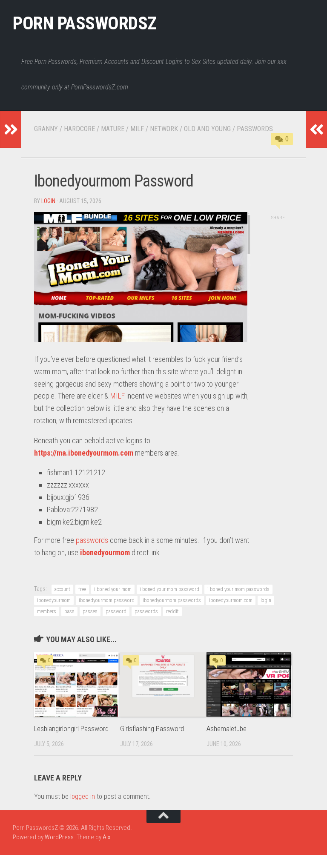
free (82, 589)
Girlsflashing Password (152, 728)
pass (69, 611)
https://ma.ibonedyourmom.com (83, 452)
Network (164, 129)
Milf (137, 129)
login (48, 201)
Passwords (255, 129)
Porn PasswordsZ (85, 23)
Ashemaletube (227, 728)
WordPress (59, 837)
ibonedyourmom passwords (172, 600)
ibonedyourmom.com (230, 600)
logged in (82, 796)
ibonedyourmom (105, 552)
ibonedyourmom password (107, 600)
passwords (92, 540)
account (62, 589)
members (46, 611)
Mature (112, 129)
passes (90, 611)
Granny (46, 129)
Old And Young (207, 129)
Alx (106, 837)
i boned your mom (113, 589)
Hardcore (79, 129)
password (116, 611)
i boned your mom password (169, 589)
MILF (117, 395)
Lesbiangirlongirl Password (71, 728)
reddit (172, 611)
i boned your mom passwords (238, 589)
